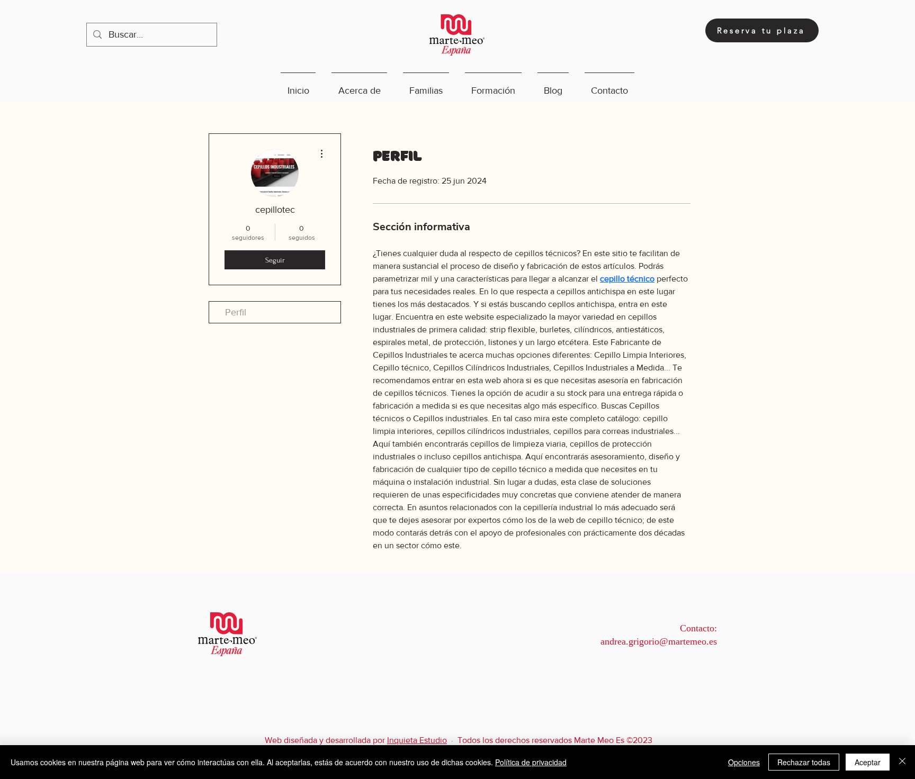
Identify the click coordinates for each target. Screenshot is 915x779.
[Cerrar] (902, 762)
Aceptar (868, 762)
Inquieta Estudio (417, 740)
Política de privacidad (531, 762)
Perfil (235, 312)
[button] (359, 86)
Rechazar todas (803, 762)
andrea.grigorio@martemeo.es (658, 641)
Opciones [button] (744, 762)
